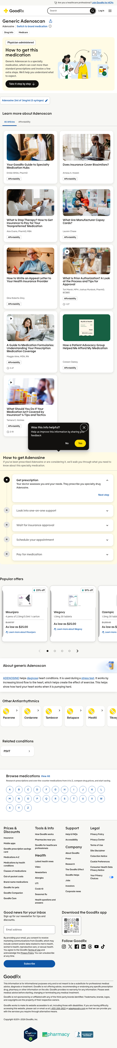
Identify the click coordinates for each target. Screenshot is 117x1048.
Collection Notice (98, 856)
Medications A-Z (11, 857)
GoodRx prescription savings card (18, 850)
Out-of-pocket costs (13, 876)
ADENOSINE (11, 678)
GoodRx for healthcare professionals (46, 847)
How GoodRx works (44, 834)
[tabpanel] (58, 287)
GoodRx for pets (11, 887)
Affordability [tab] (24, 121)
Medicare (23, 32)
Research (70, 864)
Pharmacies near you (45, 839)
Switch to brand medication (32, 26)
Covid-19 (39, 888)
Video (38, 867)
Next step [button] (103, 494)
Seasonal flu (41, 894)
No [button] (67, 443)
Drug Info (8, 32)
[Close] (84, 427)
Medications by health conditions (14, 864)
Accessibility (72, 839)
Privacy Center (97, 839)
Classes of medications (15, 871)
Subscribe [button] (39, 964)
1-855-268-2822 (58, 1008)
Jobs (68, 880)
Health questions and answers (45, 901)
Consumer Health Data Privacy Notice (101, 868)
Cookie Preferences (100, 861)
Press (68, 858)
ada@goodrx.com (77, 1008)
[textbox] (29, 929)
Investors (70, 886)
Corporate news (73, 891)
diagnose (32, 678)
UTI (36, 883)
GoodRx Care (10, 898)
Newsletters (41, 872)
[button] (71, 10)
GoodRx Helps (72, 875)
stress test (87, 678)
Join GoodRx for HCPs (102, 2)
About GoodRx (72, 853)
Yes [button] (80, 443)
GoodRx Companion (13, 893)
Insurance (8, 837)
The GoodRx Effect (75, 869)
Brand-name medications (16, 882)
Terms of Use (96, 845)
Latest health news (44, 861)
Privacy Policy (97, 834)
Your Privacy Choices (96, 877)
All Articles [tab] (9, 121)
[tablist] (58, 122)
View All (45, 776)
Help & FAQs (72, 834)
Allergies (39, 877)
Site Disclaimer (97, 850)
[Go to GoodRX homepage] (14, 11)
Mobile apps (9, 843)
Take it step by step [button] (20, 83)
